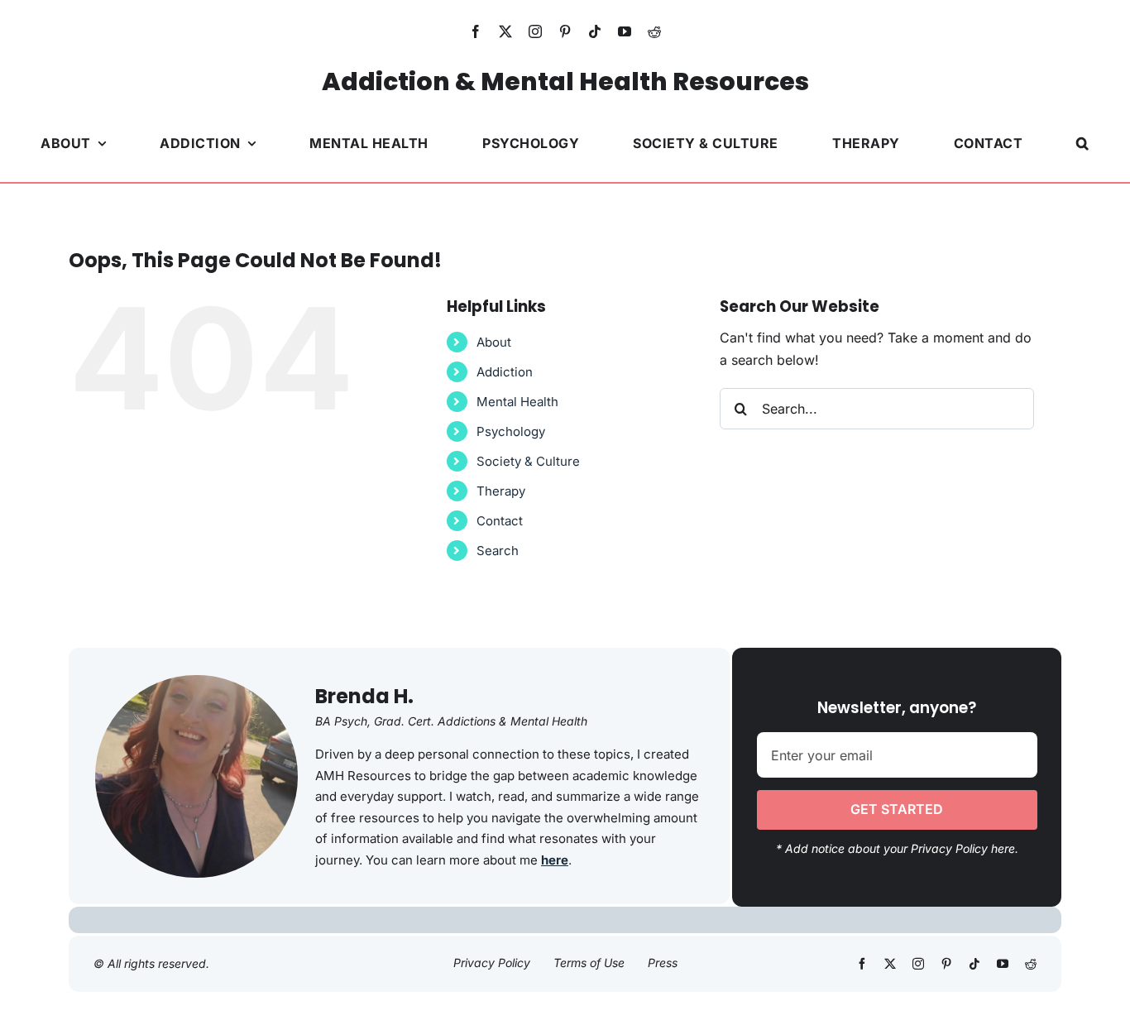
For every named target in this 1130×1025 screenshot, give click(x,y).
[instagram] (535, 31)
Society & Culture (528, 461)
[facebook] (475, 31)
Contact (499, 521)
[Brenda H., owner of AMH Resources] (196, 681)
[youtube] (624, 31)
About (493, 342)
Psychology (510, 431)
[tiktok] (594, 31)
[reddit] (654, 31)
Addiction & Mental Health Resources (565, 81)
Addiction (504, 372)
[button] (1083, 143)
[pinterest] (565, 31)
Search (497, 550)
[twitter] (505, 31)
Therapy (500, 491)
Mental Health (517, 402)
